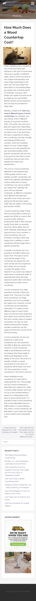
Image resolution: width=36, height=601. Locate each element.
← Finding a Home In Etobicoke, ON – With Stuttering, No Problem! (10, 430)
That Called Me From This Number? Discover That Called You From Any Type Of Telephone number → (26, 432)
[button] (33, 3)
